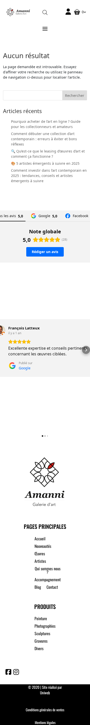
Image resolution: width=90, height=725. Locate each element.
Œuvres (39, 554)
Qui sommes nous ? (47, 571)
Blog (37, 587)
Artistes (40, 561)
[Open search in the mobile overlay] (45, 12)
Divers (39, 649)
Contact (52, 587)
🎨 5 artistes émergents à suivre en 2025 (45, 163)
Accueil (40, 539)
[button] (4, 350)
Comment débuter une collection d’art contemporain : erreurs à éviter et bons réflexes (44, 138)
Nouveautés (42, 546)
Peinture (40, 619)
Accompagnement (47, 580)
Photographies (45, 626)
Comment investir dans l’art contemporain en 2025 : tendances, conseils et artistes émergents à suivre (49, 175)
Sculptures (42, 634)
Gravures (41, 641)
